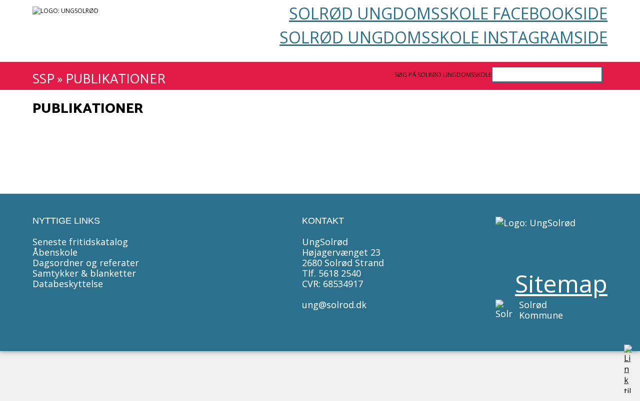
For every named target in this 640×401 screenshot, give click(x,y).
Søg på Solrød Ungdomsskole (443, 74)
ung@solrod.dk (334, 305)
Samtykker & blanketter (84, 273)
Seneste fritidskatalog (80, 242)
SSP (43, 79)
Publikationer (116, 79)
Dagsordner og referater (85, 263)
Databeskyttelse (67, 284)
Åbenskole (55, 252)
